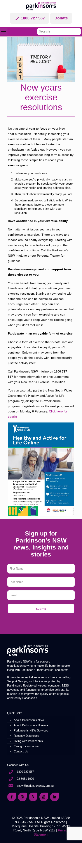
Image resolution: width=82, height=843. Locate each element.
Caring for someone (26, 746)
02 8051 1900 (25, 778)
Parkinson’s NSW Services (31, 730)
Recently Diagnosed (26, 735)
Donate (61, 18)
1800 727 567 (32, 18)
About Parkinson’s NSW (29, 720)
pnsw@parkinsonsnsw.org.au (35, 785)
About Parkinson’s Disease (31, 725)
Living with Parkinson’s (28, 741)
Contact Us (21, 751)
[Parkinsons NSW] (41, 6)
